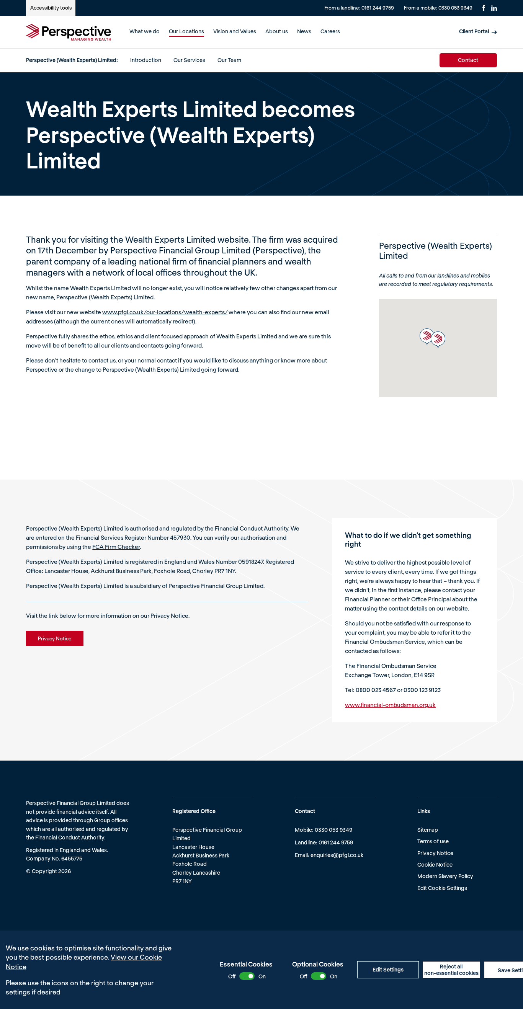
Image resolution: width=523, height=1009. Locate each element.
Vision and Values (234, 31)
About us (276, 31)
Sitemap (427, 829)
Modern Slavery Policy (445, 876)
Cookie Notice (435, 864)
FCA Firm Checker (116, 546)
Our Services (189, 60)
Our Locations (186, 31)
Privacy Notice (435, 853)
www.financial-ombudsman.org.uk (390, 704)
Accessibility (51, 8)
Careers (330, 31)
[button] (427, 336)
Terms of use (433, 841)
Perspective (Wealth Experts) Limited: (72, 60)
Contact (468, 60)
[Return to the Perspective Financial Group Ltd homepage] (68, 32)
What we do (144, 31)
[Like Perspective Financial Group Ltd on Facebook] (483, 8)
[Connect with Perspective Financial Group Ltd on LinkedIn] (494, 8)
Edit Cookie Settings (442, 888)
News (304, 31)
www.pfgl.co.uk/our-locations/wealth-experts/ (164, 312)
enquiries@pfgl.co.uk (337, 855)
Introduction (145, 60)
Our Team (229, 60)
